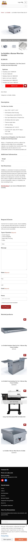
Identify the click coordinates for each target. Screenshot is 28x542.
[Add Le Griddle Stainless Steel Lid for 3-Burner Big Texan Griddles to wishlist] (24, 319)
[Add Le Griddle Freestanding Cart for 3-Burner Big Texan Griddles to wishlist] (24, 355)
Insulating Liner (9, 71)
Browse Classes (5, 498)
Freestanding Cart (10, 80)
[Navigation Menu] (25, 2)
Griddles (14, 95)
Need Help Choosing (7, 238)
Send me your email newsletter (10, 302)
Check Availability (6, 236)
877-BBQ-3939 (9, 472)
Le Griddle (7, 12)
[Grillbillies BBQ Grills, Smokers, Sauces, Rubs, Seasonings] (4, 2)
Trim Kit (7, 74)
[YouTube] (2, 480)
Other (3, 240)
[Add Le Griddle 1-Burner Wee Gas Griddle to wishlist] (25, 85)
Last (2, 285)
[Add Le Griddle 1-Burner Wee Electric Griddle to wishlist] (24, 425)
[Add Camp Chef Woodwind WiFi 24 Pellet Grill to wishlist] (24, 391)
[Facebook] (6, 480)
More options (7, 539)
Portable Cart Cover (10, 82)
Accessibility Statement (7, 505)
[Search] (25, 6)
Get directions (5, 186)
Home (2, 12)
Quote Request (6, 235)
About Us (3, 503)
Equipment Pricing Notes (7, 500)
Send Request (6, 307)
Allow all (21, 539)
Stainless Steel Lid (10, 76)
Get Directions (4, 493)
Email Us (3, 495)
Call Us (3, 490)
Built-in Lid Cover (10, 78)
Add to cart (14, 85)
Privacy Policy (4, 536)
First (2, 278)
